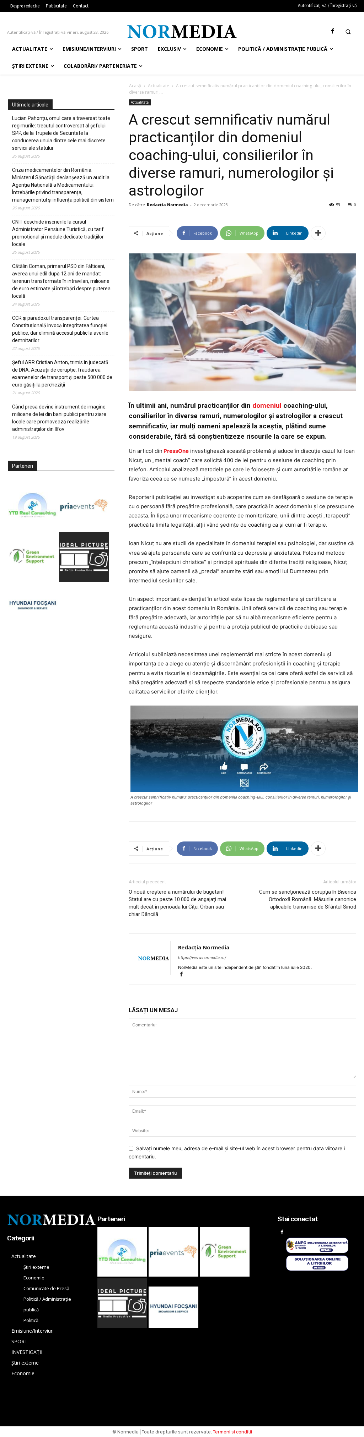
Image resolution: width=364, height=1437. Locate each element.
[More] (318, 233)
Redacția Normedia (167, 204)
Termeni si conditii (232, 1432)
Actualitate (158, 86)
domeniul (267, 405)
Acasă (135, 86)
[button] (348, 31)
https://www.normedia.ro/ (202, 957)
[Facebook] (332, 31)
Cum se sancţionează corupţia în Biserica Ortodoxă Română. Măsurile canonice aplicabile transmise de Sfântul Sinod (307, 899)
